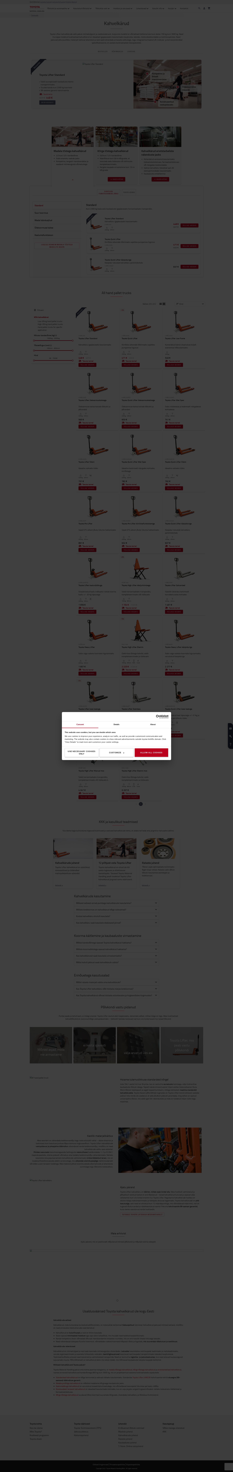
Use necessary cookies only (81, 752)
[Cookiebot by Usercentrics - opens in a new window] (157, 716)
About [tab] (153, 724)
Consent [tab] (80, 724)
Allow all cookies (151, 753)
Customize (115, 753)
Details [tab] (117, 724)
